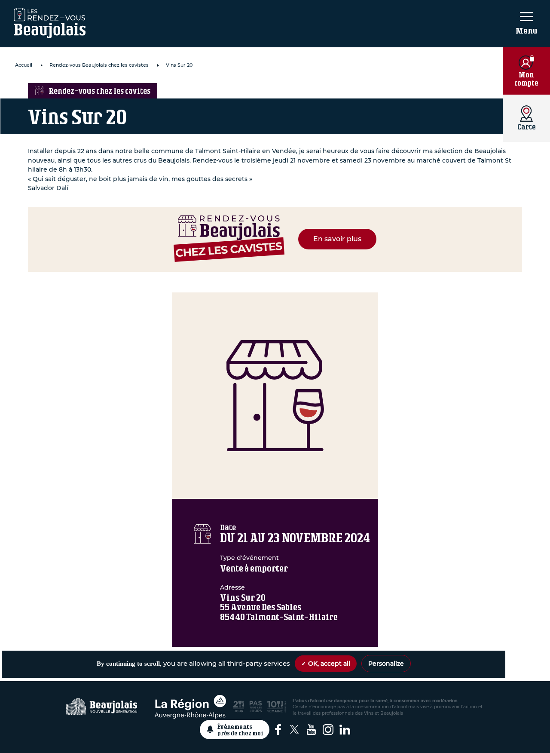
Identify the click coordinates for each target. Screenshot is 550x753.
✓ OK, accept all (325, 663)
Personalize (386, 663)
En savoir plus (337, 239)
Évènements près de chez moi (240, 729)
